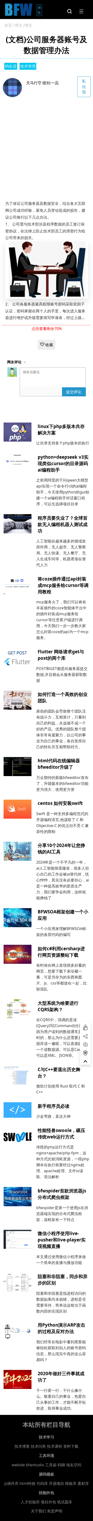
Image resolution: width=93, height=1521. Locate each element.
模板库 (71, 1483)
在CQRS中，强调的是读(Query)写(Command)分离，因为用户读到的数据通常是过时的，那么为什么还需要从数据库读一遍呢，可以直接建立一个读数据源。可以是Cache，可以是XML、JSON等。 (62, 1037)
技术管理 (28, 66)
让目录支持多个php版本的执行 (62, 443)
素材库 (83, 1483)
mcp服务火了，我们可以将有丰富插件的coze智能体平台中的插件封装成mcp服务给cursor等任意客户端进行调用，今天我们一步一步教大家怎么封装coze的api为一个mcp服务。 (62, 619)
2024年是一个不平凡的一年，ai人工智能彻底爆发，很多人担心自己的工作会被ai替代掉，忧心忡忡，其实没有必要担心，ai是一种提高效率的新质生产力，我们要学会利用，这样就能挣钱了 (62, 880)
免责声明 (54, 1511)
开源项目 (56, 1483)
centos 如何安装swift (60, 803)
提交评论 (73, 391)
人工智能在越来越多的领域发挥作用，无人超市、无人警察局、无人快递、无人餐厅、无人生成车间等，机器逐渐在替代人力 (61, 552)
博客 (39, 10)
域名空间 (73, 1464)
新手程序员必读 (53, 1106)
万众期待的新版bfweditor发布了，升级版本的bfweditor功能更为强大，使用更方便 (62, 783)
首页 (8, 25)
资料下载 (70, 1446)
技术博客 (22, 1446)
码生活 (10, 66)
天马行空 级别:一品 (42, 82)
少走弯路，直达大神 (53, 1116)
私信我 (84, 87)
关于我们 (38, 1511)
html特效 (28, 1483)
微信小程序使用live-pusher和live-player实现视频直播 (62, 1239)
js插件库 (11, 1483)
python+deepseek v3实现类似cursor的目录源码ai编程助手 (63, 463)
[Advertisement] (46, 146)
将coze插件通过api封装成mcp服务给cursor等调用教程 (63, 585)
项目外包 (48, 1502)
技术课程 (54, 1446)
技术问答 (38, 1446)
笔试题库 (64, 1502)
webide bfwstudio (28, 1464)
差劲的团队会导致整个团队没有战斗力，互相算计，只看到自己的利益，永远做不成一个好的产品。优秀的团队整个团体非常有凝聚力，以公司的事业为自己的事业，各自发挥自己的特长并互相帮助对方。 (61, 729)
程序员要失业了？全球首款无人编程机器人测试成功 (63, 524)
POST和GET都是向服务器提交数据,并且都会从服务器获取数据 (62, 674)
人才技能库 (30, 1502)
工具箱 (51, 1464)
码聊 (61, 1464)
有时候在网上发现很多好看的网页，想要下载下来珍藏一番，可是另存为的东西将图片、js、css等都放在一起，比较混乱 (61, 977)
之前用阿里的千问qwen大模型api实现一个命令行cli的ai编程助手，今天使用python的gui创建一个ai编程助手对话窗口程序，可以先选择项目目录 (62, 492)
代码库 (42, 1483)
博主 (18, 25)
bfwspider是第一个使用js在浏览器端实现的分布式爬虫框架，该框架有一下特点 (62, 1213)
